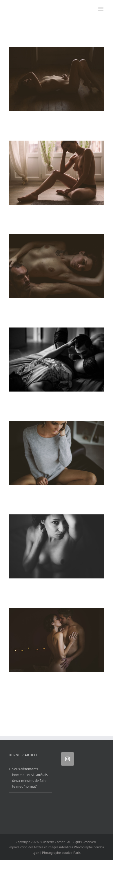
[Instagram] (67, 759)
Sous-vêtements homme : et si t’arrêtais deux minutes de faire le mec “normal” (30, 777)
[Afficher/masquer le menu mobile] (101, 9)
